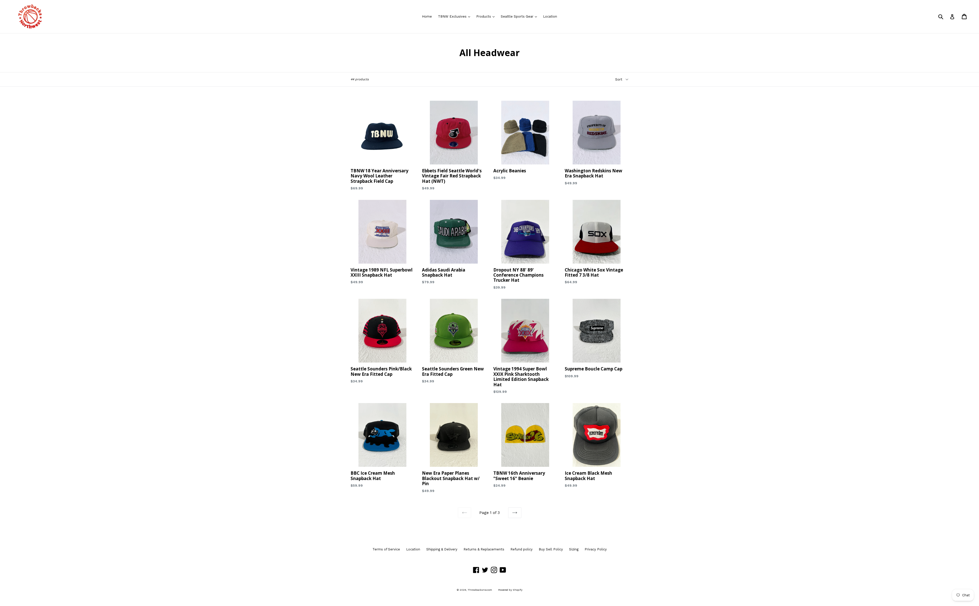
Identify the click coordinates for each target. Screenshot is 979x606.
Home (427, 16)
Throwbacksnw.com (480, 589)
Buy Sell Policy (551, 549)
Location (550, 16)
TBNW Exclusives (455, 16)
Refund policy (521, 549)
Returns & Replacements (483, 549)
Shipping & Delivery (441, 549)
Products (486, 16)
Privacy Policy (596, 549)
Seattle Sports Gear (520, 16)
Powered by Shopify (510, 589)
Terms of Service (386, 549)
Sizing (573, 549)
